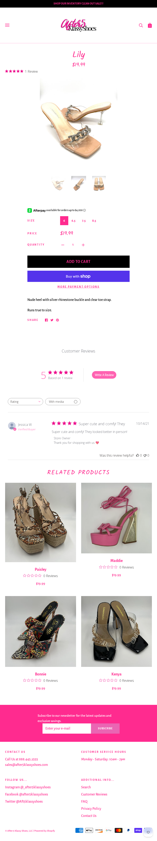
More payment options (78, 286)
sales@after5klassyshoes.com (26, 765)
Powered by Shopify (44, 831)
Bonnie (40, 674)
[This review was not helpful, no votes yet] (145, 455)
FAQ (84, 801)
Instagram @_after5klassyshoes (28, 787)
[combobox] (25, 401)
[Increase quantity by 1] (83, 245)
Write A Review (104, 375)
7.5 (84, 220)
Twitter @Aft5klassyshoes (24, 801)
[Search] (141, 25)
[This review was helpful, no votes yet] (137, 455)
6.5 (73, 220)
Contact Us (88, 816)
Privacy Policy (91, 809)
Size (31, 220)
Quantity (36, 244)
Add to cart (78, 262)
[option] (78, 124)
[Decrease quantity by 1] (62, 245)
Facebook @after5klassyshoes (26, 794)
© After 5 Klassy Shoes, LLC (19, 831)
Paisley (40, 569)
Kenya (116, 674)
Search (86, 787)
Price (32, 233)
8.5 (94, 220)
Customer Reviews (94, 794)
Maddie (116, 561)
